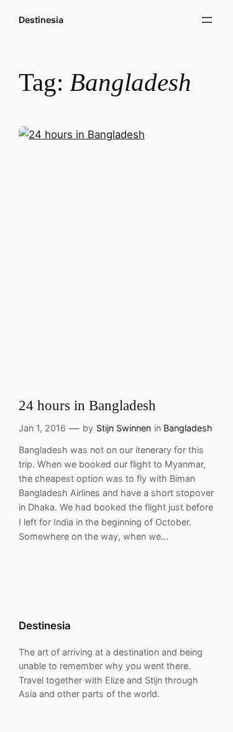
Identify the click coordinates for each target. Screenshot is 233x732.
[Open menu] (206, 19)
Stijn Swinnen (123, 428)
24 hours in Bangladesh (87, 405)
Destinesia (41, 19)
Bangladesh (187, 428)
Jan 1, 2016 (42, 428)
